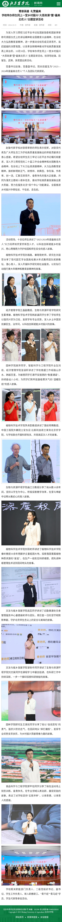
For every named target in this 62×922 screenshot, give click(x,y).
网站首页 (20, 917)
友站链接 (44, 917)
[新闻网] (21, 4)
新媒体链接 (32, 917)
